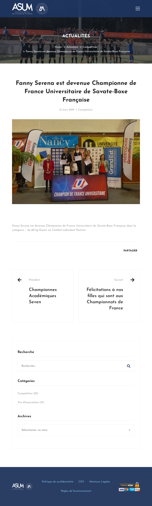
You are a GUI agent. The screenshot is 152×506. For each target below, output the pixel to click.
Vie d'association (31, 402)
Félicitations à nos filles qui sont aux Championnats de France (105, 294)
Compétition (90, 47)
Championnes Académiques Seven (43, 291)
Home (58, 47)
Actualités (72, 47)
